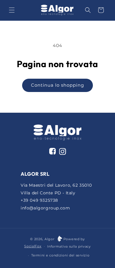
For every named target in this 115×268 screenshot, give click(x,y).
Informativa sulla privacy (69, 246)
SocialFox (32, 246)
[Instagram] (62, 152)
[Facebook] (52, 151)
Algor (50, 239)
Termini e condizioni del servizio (60, 255)
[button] (11, 10)
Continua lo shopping (57, 85)
